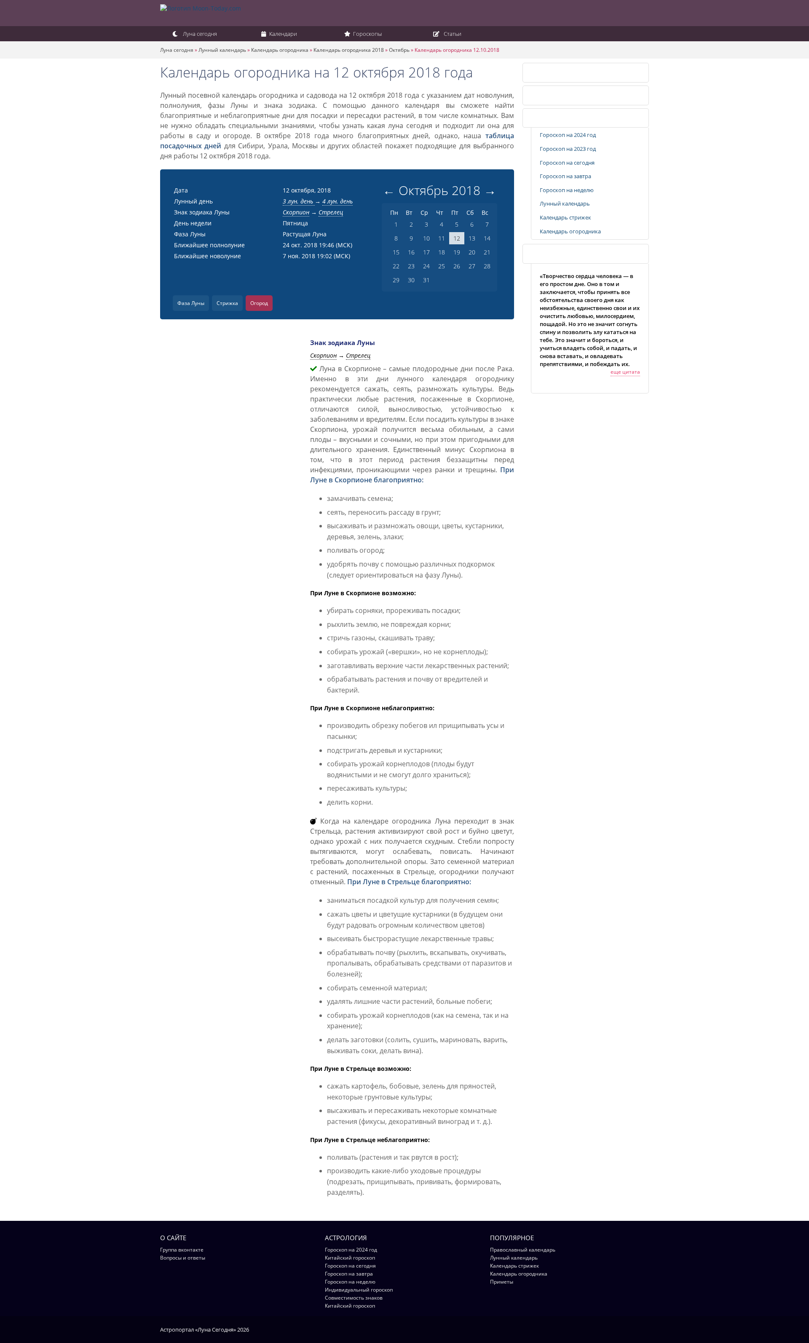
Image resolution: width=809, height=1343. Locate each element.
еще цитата (625, 371)
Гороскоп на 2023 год (568, 148)
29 (396, 280)
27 (472, 266)
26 (456, 266)
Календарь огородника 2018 (348, 50)
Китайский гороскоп (350, 1257)
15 (396, 252)
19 (456, 252)
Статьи (451, 33)
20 (472, 252)
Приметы (501, 1281)
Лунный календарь (222, 50)
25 (441, 266)
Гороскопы (367, 33)
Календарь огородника (279, 50)
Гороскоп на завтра (565, 176)
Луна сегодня (199, 33)
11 (441, 238)
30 (411, 280)
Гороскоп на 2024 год (568, 135)
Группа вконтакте (182, 1249)
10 (426, 238)
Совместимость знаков (354, 1297)
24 (426, 266)
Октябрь (399, 50)
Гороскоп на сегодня (567, 162)
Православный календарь (522, 1249)
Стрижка (227, 303)
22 (396, 266)
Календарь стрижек (565, 217)
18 (441, 252)
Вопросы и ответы (182, 1257)
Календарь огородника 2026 (566, 72)
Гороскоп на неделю (567, 190)
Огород (259, 303)
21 (487, 252)
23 (411, 266)
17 (426, 252)
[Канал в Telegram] (634, 1329)
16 (411, 252)
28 (487, 266)
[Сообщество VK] (645, 1329)
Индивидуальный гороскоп (359, 1289)
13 (472, 238)
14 (487, 238)
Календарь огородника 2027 (566, 95)
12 (456, 238)
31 (426, 280)
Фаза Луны (190, 303)
